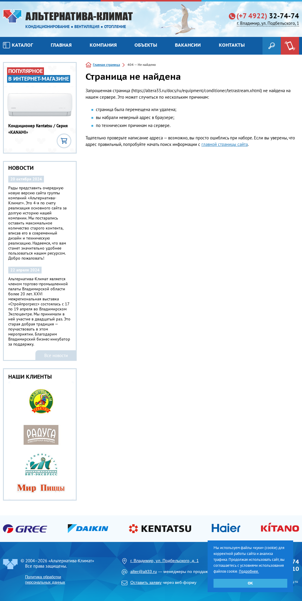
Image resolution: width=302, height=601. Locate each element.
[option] (40, 441)
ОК (250, 583)
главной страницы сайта (224, 144)
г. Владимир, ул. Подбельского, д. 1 (164, 560)
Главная (61, 45)
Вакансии (188, 45)
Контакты (232, 45)
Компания (103, 45)
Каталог (22, 45)
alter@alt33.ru (143, 571)
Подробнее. (249, 571)
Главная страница (106, 64)
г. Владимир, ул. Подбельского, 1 (268, 23)
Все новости (56, 355)
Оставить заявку (146, 582)
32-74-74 (268, 16)
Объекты (145, 45)
